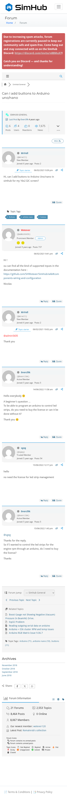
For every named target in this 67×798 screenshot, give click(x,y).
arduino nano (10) (42, 641)
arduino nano (28, 217)
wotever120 (39, 726)
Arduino (12, 217)
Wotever (25, 230)
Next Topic (32, 600)
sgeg (23, 448)
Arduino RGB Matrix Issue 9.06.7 (26, 633)
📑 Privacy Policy (42, 792)
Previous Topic (16, 600)
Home (9, 22)
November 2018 (9, 665)
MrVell (24, 153)
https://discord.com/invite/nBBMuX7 (38, 53)
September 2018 (10, 672)
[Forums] (5, 84)
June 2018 (6, 675)
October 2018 (8, 669)
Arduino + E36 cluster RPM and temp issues (31, 629)
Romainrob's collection (34, 730)
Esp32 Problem (17, 622)
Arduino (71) (26, 641)
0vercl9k (24, 119)
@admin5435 (11, 335)
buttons (43, 217)
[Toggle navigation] (59, 7)
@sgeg (7, 534)
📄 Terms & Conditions (17, 792)
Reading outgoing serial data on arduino (29, 625)
